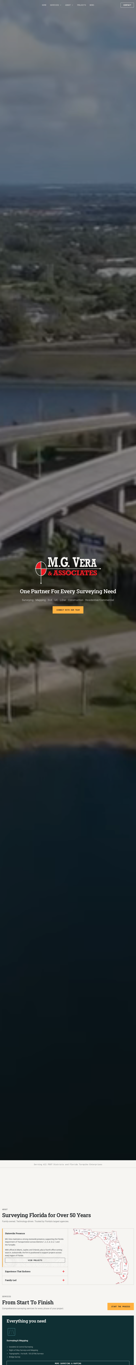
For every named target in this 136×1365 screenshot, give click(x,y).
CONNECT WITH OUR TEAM (68, 610)
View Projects (35, 1260)
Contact (127, 5)
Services (54, 5)
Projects (81, 5)
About (68, 5)
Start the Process (120, 1306)
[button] (35, 1248)
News (92, 5)
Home (44, 5)
